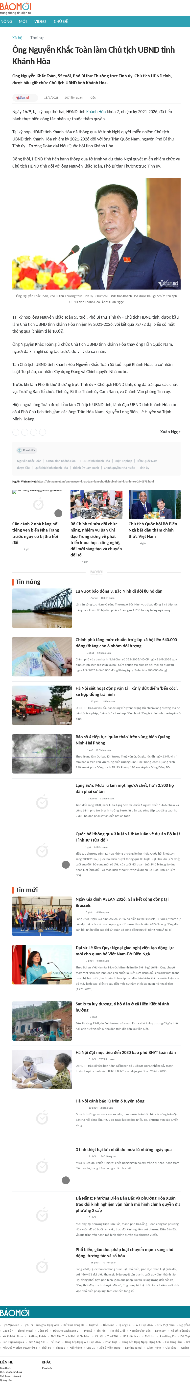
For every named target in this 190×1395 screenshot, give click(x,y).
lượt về (93, 1325)
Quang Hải (125, 1325)
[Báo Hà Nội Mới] (81, 1108)
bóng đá (43, 1330)
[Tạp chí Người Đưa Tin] (80, 653)
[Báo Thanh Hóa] (81, 1017)
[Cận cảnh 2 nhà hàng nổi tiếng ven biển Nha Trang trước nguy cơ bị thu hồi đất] (38, 504)
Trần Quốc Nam (147, 461)
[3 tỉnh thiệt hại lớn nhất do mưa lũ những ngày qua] (42, 1166)
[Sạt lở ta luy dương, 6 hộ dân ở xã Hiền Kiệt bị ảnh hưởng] (42, 1021)
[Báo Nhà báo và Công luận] (82, 701)
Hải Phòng (76, 1347)
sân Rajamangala (13, 1342)
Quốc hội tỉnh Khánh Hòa (51, 468)
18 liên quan (108, 598)
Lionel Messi (25, 1330)
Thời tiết (112, 1336)
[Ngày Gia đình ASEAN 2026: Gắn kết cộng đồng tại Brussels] (42, 916)
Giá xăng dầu (173, 1342)
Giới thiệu (5, 1368)
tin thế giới (117, 1330)
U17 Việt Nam (166, 1325)
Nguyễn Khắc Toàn (29, 461)
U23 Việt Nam (131, 1336)
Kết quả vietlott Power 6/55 (20, 1347)
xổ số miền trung (109, 1347)
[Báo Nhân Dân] (75, 562)
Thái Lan (150, 1336)
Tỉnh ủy (144, 468)
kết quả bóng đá (74, 1325)
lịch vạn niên (11, 1325)
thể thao (54, 1342)
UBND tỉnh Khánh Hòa (60, 461)
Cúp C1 (91, 1347)
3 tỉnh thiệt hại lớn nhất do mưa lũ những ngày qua (124, 1150)
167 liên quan (103, 750)
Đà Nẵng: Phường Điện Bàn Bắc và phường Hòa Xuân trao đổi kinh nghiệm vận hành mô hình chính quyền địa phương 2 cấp (128, 1204)
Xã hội (18, 38)
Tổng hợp (47, 1368)
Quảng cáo (6, 1380)
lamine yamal (133, 1347)
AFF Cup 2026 (144, 1325)
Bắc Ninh (108, 1325)
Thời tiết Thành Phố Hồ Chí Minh (70, 1336)
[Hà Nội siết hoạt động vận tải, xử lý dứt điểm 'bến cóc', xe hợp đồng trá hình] (42, 705)
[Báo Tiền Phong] (80, 798)
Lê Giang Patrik (37, 1336)
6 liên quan (102, 912)
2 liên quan (106, 1108)
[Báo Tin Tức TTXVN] (79, 847)
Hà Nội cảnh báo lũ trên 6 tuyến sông (110, 1101)
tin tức (101, 1330)
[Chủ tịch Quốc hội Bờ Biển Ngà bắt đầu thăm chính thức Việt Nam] (155, 504)
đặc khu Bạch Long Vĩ (66, 1330)
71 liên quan (109, 1262)
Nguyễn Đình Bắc (140, 1330)
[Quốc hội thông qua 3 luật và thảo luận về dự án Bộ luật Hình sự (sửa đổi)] (42, 851)
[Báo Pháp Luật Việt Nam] (80, 750)
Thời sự (37, 38)
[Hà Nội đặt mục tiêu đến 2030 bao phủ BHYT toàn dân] (42, 1069)
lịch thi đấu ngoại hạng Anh (41, 1325)
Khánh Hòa (96, 112)
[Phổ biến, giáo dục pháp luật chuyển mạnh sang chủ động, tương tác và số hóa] (42, 1266)
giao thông (154, 1347)
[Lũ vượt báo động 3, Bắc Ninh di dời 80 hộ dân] (42, 608)
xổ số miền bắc (180, 1330)
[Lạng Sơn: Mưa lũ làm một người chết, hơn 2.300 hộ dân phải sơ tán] (42, 802)
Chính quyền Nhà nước (119, 468)
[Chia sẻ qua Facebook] (15, 432)
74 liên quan (101, 847)
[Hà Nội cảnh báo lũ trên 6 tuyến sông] (42, 1118)
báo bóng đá (168, 1336)
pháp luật (111, 1342)
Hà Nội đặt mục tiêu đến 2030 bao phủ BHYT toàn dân (126, 1053)
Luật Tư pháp (123, 461)
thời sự (46, 1347)
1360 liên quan (107, 1156)
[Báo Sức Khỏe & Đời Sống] (80, 1059)
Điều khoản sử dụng (11, 1372)
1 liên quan (108, 701)
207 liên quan (74, 97)
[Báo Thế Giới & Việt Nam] (79, 912)
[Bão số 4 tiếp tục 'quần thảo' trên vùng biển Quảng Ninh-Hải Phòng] (42, 754)
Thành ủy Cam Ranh (86, 468)
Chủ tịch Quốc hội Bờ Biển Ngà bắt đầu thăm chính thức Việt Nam (153, 530)
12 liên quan (104, 653)
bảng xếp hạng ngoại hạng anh (141, 1342)
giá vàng (171, 1347)
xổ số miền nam (13, 1336)
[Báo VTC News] (81, 598)
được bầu (23, 468)
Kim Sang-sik (37, 1342)
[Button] (33, 98)
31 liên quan (107, 798)
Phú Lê (88, 1330)
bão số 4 (8, 1330)
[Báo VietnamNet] (22, 97)
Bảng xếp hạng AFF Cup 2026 (83, 1342)
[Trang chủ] (15, 8)
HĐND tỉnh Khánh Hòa (95, 461)
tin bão (60, 1347)
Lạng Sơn (160, 1330)
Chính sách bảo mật (11, 1376)
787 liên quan (107, 1059)
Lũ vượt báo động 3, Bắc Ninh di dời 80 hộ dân (119, 591)
